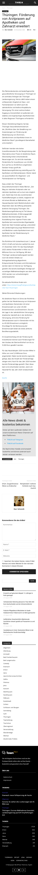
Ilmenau (6, 682)
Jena (4, 685)
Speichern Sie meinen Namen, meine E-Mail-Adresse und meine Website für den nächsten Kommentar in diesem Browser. (18, 563)
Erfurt (5, 670)
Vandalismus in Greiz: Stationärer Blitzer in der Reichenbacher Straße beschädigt (18, 631)
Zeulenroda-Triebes (10, 739)
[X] (9, 34)
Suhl (5, 714)
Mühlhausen (7, 692)
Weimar (6, 736)
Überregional (8, 726)
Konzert (6, 689)
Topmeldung (7, 720)
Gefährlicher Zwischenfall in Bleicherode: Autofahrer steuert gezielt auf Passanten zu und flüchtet (19, 621)
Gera (5, 673)
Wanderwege (8, 733)
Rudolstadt (7, 701)
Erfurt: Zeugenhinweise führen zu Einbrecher (10, 485)
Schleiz (5, 704)
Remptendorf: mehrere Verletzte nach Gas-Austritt (28, 486)
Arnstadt (6, 654)
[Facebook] (4, 34)
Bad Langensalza (9, 660)
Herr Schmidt (9, 30)
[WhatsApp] (19, 34)
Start (3, 8)
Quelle (4, 378)
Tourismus (7, 723)
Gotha (5, 679)
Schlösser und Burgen (11, 707)
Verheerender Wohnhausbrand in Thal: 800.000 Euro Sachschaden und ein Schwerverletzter (18, 603)
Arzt (15, 459)
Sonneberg (7, 711)
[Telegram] (19, 870)
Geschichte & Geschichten (12, 676)
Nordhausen (7, 695)
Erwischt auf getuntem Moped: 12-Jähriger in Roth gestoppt (18, 594)
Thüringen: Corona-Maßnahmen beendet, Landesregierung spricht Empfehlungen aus (18, 813)
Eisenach (6, 667)
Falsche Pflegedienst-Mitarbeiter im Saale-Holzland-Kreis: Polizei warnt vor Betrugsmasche (19, 612)
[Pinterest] (14, 34)
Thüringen (10, 8)
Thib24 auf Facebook (15, 443)
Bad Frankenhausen (10, 657)
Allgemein (6, 648)
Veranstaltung (8, 729)
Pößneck (6, 698)
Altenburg (6, 651)
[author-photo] (19, 506)
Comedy (6, 663)
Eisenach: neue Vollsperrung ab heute (17, 795)
